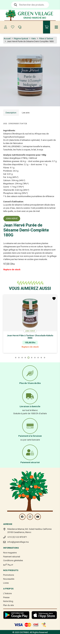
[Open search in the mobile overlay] (30, 5)
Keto (34, 38)
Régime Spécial (21, 38)
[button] (56, 51)
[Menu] (56, 27)
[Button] (5, 27)
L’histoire (7, 593)
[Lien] (30, 15)
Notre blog (8, 601)
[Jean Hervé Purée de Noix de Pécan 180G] (30, 313)
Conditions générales (13, 560)
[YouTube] (38, 517)
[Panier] (46, 27)
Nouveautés (8, 579)
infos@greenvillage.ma (18, 542)
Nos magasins (10, 552)
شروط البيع (8, 564)
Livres (6, 583)
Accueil (7, 38)
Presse (6, 597)
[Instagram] (30, 517)
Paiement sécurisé (11, 556)
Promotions (8, 575)
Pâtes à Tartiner (46, 38)
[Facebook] (22, 517)
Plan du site (8, 605)
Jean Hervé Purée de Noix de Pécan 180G (30, 335)
